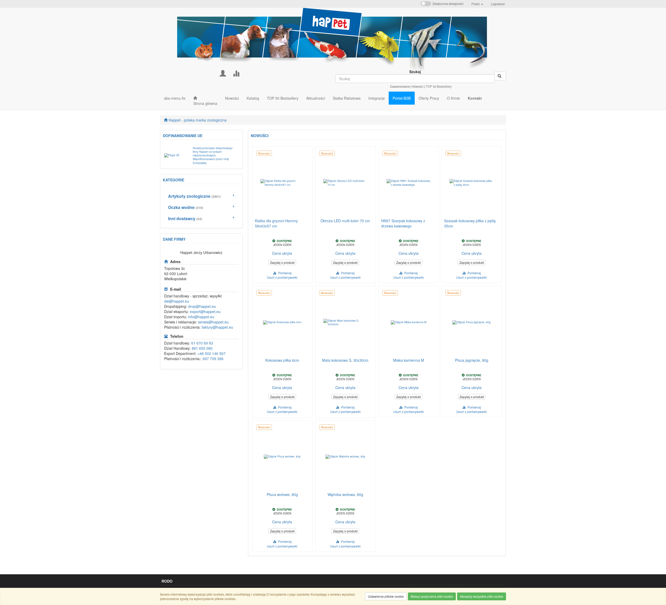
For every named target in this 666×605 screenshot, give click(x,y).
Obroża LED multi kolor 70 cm (345, 220)
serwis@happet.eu (213, 321)
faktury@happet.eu (217, 327)
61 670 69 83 (202, 343)
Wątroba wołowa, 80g (345, 494)
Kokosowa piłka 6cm (282, 360)
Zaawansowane (400, 86)
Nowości (418, 86)
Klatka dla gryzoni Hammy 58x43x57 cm (276, 223)
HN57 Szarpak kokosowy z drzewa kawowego (403, 223)
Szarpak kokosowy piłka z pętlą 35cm (470, 223)
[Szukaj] (500, 76)
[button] (477, 4)
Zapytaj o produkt (282, 262)
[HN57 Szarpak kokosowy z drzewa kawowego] (408, 183)
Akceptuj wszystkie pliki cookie (481, 596)
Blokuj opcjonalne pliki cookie (432, 596)
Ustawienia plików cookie (386, 596)
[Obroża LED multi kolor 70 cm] (345, 183)
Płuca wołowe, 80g (282, 494)
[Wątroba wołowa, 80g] (345, 457)
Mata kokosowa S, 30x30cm (345, 360)
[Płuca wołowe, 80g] (282, 457)
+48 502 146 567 (211, 353)
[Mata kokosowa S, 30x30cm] (345, 322)
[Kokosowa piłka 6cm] (282, 322)
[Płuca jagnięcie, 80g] (471, 322)
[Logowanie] (222, 72)
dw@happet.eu (176, 301)
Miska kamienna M (408, 360)
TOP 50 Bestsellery (439, 86)
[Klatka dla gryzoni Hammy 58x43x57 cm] (282, 183)
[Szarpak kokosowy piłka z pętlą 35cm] (471, 183)
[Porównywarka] (236, 72)
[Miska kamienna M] (408, 322)
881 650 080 (202, 348)
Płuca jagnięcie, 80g (471, 360)
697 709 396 (213, 358)
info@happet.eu (201, 316)
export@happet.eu (205, 311)
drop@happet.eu (202, 306)
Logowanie (498, 4)
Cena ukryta (282, 253)
